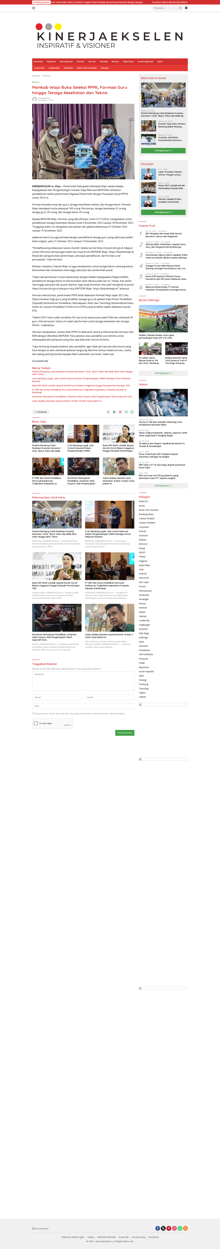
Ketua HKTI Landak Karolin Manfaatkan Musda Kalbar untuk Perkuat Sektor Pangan (171, 187)
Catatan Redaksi (147, 518)
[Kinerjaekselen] (110, 36)
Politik (142, 662)
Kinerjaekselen (44, 98)
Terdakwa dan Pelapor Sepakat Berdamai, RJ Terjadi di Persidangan (162, 445)
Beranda (38, 61)
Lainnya (105, 68)
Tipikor (142, 692)
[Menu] (34, 7)
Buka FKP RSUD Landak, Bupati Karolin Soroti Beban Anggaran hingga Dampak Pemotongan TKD (81, 385)
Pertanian (143, 658)
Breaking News (146, 514)
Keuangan (144, 599)
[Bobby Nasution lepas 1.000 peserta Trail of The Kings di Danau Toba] (176, 348)
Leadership (54, 68)
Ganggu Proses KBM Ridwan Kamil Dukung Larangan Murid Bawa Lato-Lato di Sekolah (166, 267)
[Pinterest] (168, 1228)
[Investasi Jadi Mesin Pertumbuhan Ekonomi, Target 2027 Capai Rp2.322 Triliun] (148, 139)
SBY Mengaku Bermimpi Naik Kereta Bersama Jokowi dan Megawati (164, 235)
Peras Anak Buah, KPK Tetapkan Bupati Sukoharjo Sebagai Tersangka (158, 455)
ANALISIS (143, 501)
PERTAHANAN (146, 654)
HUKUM (143, 573)
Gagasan (143, 561)
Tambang (143, 684)
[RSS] (185, 1228)
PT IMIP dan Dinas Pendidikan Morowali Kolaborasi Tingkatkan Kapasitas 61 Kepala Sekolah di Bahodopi (79, 391)
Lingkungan (144, 624)
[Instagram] (174, 1228)
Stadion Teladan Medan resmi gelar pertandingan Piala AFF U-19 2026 (156, 336)
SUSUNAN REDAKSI (106, 1237)
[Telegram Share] (126, 412)
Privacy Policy (138, 1237)
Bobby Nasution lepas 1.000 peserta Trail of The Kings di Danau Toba (176, 360)
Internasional (66, 61)
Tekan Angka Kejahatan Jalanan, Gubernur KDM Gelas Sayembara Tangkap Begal (163, 434)
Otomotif (143, 646)
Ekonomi (143, 543)
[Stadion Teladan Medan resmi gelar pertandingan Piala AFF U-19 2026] (163, 318)
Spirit (160, 61)
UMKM (142, 696)
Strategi (104, 61)
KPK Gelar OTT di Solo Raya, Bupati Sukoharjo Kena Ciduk (162, 466)
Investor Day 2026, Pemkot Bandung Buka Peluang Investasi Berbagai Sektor (171, 125)
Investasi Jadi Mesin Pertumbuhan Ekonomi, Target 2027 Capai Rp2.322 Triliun (170, 138)
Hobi (141, 569)
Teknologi (143, 688)
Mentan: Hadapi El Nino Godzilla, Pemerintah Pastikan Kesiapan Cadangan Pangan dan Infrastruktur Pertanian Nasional (170, 200)
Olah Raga (144, 633)
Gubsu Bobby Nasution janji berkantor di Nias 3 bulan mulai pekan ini (66, 401)
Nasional (51, 61)
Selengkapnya (162, 150)
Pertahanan (144, 650)
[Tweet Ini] (114, 412)
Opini (141, 641)
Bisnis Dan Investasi (87, 68)
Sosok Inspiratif (145, 61)
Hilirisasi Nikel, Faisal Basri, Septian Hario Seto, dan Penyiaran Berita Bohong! (166, 245)
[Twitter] (163, 1228)
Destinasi (68, 68)
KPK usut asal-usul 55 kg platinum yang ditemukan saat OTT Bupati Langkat (158, 477)
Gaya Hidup (144, 565)
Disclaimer (154, 1237)
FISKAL (142, 556)
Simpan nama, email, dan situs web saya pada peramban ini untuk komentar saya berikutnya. (80, 713)
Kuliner (142, 612)
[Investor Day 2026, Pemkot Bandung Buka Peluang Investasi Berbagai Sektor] (148, 126)
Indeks (91, 1237)
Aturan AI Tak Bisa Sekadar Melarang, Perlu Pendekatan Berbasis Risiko (160, 423)
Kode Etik (124, 1237)
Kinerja (115, 61)
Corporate (39, 68)
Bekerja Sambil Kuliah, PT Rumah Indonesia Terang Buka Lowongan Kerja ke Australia (166, 288)
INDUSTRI (144, 577)
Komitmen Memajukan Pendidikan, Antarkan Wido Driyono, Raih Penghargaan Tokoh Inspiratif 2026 (82, 396)
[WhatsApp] (179, 1228)
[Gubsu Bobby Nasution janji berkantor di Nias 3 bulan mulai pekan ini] (119, 466)
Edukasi (142, 539)
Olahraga (143, 637)
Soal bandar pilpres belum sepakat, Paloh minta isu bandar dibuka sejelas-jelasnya (167, 256)
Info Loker (144, 582)
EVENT (142, 552)
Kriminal (143, 607)
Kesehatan (144, 595)
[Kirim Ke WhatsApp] (132, 412)
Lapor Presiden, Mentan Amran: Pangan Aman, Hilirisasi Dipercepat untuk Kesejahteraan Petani (171, 173)
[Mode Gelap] (186, 7)
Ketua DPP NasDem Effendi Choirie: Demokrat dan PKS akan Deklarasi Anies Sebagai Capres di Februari (166, 277)
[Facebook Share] (108, 412)
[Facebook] (157, 1228)
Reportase (128, 61)
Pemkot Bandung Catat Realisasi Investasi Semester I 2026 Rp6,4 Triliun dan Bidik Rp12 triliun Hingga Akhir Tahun (82, 373)
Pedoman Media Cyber (73, 1237)
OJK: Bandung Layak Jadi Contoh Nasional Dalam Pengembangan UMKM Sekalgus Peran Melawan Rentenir (81, 380)
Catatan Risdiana (147, 522)
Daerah (80, 61)
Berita (142, 505)
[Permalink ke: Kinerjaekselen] (34, 99)
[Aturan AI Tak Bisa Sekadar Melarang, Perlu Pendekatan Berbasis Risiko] (163, 402)
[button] (180, 7)
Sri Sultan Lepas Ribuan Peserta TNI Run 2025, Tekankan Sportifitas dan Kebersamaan (149, 360)
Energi (142, 548)
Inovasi (91, 61)
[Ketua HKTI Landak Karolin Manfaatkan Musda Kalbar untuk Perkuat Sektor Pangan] (148, 187)
